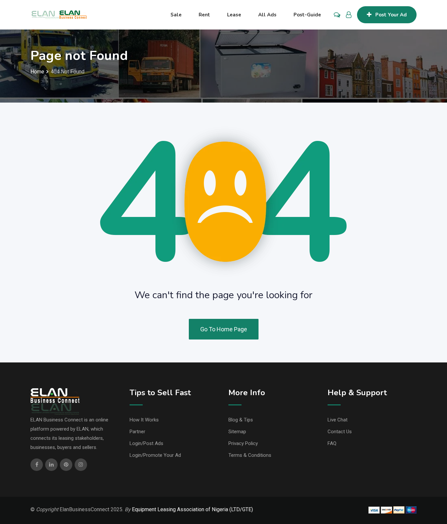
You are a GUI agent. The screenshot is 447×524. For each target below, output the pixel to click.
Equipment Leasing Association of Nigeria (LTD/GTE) (192, 509)
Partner (137, 432)
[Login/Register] (348, 14)
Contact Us (340, 432)
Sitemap (237, 432)
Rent (204, 14)
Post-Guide (307, 14)
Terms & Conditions (249, 455)
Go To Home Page (223, 329)
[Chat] (337, 14)
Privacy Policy (243, 443)
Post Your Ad (391, 14)
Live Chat (338, 420)
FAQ (332, 443)
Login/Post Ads (146, 443)
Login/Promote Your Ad (155, 455)
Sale (176, 14)
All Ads (267, 14)
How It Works (144, 420)
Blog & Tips (240, 420)
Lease (234, 14)
